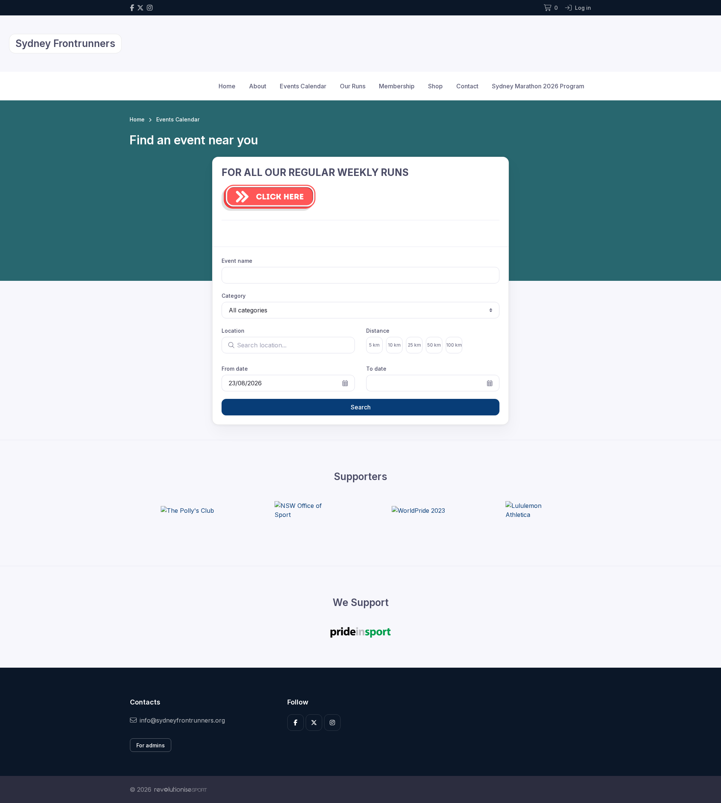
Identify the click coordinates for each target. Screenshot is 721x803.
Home (227, 86)
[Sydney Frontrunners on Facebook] (132, 8)
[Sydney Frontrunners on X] (140, 8)
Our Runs (352, 86)
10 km (394, 345)
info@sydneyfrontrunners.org (182, 720)
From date (235, 368)
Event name (237, 261)
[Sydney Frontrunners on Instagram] (149, 8)
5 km (374, 345)
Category (234, 295)
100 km (454, 345)
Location (233, 330)
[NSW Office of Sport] (303, 510)
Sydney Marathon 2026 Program (538, 86)
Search (361, 407)
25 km (414, 345)
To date (376, 368)
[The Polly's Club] (187, 510)
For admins (150, 745)
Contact (467, 86)
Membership (397, 86)
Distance (377, 330)
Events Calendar (303, 86)
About (257, 86)
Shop (435, 86)
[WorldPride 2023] (418, 510)
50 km (434, 345)
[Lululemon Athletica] (533, 510)
